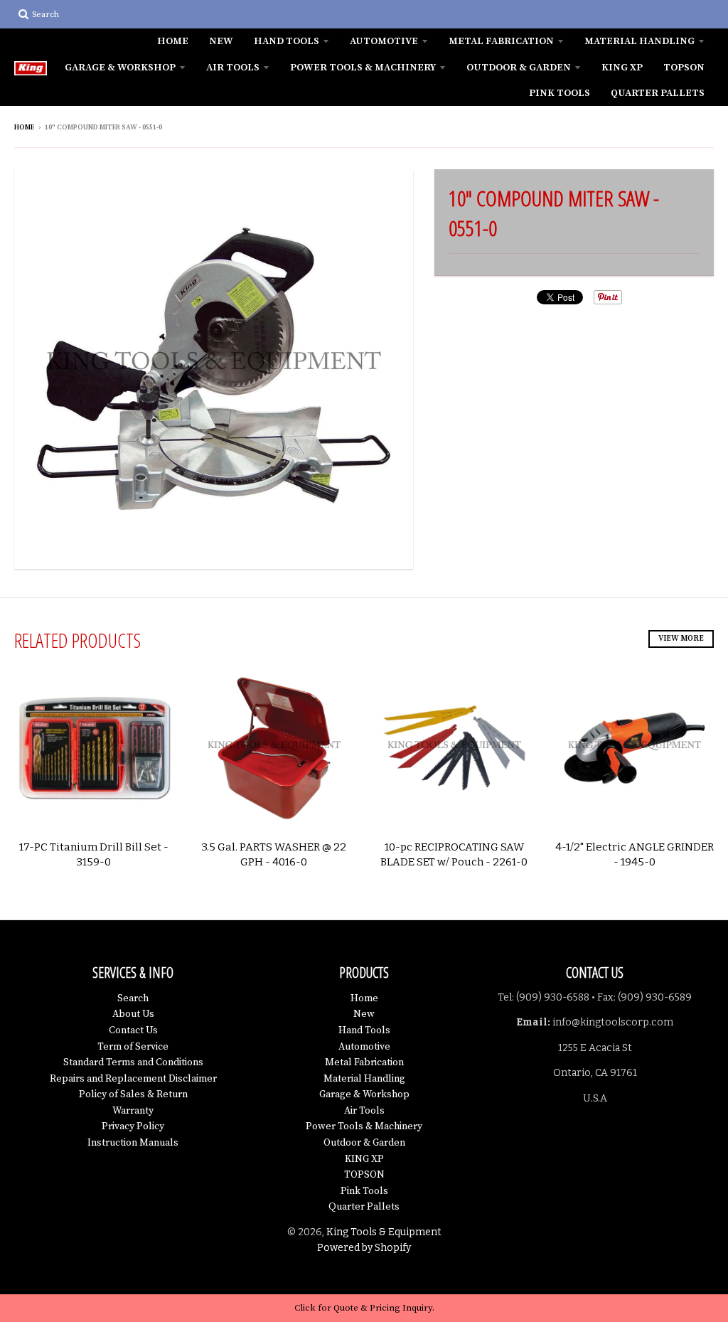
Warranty (133, 1110)
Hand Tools (286, 41)
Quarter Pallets (658, 93)
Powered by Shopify (364, 1248)
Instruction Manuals (132, 1142)
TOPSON (684, 67)
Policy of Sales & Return (133, 1094)
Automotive (384, 41)
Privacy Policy (133, 1126)
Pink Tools (559, 93)
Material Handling (639, 41)
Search (133, 998)
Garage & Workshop (120, 67)
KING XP (622, 67)
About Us (133, 1014)
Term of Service (132, 1046)
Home (172, 41)
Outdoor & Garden (518, 67)
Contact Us (133, 1030)
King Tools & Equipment (383, 1232)
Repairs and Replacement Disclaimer (133, 1078)
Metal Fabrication (501, 41)
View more (681, 639)
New (221, 41)
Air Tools (232, 67)
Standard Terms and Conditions (133, 1062)
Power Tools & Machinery (363, 67)
